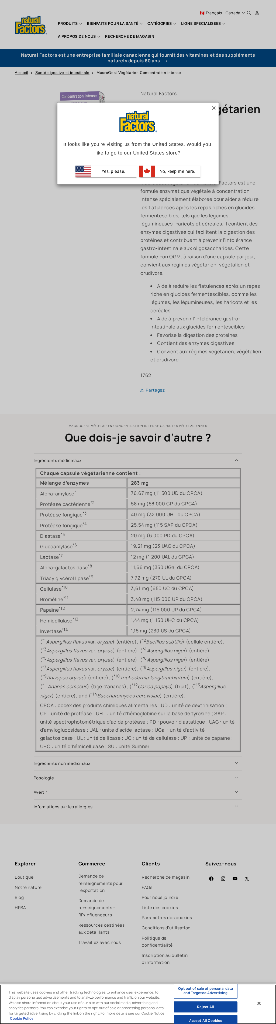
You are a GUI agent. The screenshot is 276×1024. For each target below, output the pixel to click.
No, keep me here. (176, 171)
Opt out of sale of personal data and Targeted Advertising (205, 990)
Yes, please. (112, 171)
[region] (138, 1004)
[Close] (259, 1003)
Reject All (205, 1006)
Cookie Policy (21, 1018)
